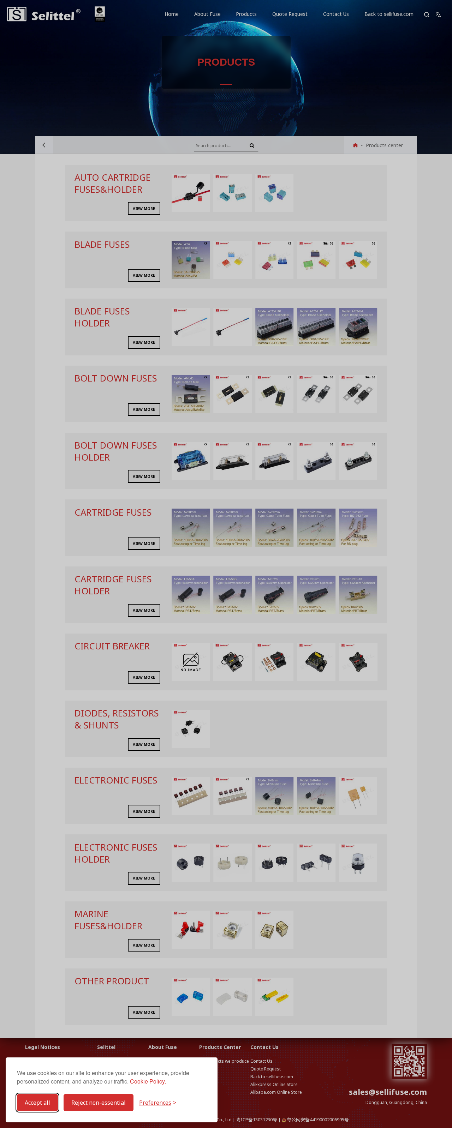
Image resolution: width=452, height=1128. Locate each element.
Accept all (37, 1102)
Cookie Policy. (148, 1081)
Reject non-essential (98, 1102)
